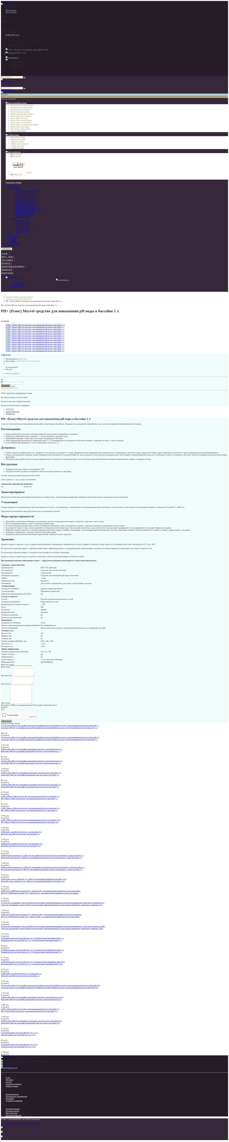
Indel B (13, 240)
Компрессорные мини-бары (26, 199)
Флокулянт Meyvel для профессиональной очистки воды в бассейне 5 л (30, 787)
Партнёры (10, 1099)
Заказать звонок (9, 4)
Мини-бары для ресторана (26, 206)
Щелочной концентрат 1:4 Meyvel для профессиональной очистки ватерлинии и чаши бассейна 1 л (41, 858)
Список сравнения (18, 64)
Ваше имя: (5, 667)
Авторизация (11, 12)
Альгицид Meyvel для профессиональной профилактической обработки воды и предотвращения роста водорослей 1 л (49, 728)
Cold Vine (14, 236)
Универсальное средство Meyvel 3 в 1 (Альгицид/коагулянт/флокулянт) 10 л (32, 964)
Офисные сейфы (22, 225)
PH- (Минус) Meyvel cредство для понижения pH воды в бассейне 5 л (29, 810)
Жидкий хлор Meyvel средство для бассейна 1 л (20, 976)
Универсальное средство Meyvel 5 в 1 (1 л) (18, 1035)
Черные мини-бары (23, 217)
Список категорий (13, 187)
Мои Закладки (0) (17, 62)
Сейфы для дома (22, 232)
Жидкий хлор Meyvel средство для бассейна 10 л (21, 846)
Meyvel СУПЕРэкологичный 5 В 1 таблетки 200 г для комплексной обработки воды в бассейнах (40, 917)
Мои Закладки (11, 1113)
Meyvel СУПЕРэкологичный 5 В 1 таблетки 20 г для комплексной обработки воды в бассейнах (40, 893)
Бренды (17, 152)
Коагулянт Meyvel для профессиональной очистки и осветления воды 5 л (31, 763)
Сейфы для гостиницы (24, 227)
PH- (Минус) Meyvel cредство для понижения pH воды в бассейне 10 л (30, 822)
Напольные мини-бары (24, 212)
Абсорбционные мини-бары (26, 191)
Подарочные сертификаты (16, 1096)
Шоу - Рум (7, 257)
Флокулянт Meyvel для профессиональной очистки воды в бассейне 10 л (30, 1023)
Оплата (6, 263)
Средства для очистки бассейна (18, 299)
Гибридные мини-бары (24, 197)
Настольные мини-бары (25, 214)
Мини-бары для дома (23, 204)
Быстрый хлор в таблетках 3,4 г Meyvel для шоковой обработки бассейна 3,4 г (33, 881)
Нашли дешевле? (13, 373)
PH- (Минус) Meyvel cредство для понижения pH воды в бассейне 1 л (29, 799)
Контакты (7, 273)
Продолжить (6, 721)
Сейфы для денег (22, 230)
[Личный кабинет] (7, 60)
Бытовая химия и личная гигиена (19, 297)
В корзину (5, 386)
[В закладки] (11, 386)
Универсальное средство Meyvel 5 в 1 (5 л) (18, 1047)
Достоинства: (6, 675)
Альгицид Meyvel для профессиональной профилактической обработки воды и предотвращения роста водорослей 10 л (49, 988)
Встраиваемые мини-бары (26, 193)
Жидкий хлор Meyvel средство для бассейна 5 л (20, 834)
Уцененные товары (13, 183)
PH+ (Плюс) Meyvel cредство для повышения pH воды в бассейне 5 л (29, 1011)
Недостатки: (6, 684)
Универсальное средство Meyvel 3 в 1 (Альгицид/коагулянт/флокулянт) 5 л (31, 952)
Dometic (13, 238)
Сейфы (16, 135)
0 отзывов (5, 321)
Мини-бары (22, 103)
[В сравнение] (14, 386)
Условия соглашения (14, 1101)
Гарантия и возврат (13, 267)
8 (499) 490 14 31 (8, 2)
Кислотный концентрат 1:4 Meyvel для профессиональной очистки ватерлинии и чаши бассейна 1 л (42, 869)
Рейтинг (4, 707)
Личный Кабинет (13, 1109)
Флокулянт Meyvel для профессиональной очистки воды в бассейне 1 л (30, 775)
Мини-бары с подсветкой (25, 208)
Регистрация (11, 10)
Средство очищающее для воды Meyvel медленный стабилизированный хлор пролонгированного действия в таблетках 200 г (52, 929)
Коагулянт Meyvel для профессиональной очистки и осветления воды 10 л (31, 999)
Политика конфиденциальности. (14, 1123)
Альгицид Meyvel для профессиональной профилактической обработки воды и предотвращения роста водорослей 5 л (49, 740)
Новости (7, 270)
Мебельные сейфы (22, 223)
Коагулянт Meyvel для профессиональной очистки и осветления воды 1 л (31, 751)
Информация (6, 249)
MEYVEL (14, 242)
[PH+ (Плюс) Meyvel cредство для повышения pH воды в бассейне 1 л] (35, 327)
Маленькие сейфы (22, 221)
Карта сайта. (33, 1123)
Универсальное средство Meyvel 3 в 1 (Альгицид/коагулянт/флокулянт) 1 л (31, 940)
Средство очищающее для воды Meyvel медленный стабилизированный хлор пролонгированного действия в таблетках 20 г (51, 905)
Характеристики (12, 412)
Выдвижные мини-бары (25, 195)
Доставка (7, 260)
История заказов (12, 1111)
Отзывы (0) (10, 414)
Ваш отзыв (5, 703)
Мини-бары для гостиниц (25, 202)
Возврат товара (12, 1086)
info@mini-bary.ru (13, 58)
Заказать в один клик (9, 388)
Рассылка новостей (13, 1115)
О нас (5, 254)
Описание (10, 409)
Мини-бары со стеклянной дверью (29, 210)
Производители (12, 1094)
